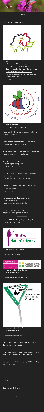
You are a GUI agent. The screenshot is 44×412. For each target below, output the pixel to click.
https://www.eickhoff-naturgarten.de (16, 178)
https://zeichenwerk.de (11, 222)
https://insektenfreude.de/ (12, 335)
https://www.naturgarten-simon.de (15, 213)
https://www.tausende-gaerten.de (15, 277)
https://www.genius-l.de (11, 191)
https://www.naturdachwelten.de (15, 203)
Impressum (7, 380)
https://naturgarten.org (11, 254)
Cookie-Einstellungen (11, 396)
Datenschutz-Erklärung (11, 388)
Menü (23, 15)
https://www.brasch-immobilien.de (15, 154)
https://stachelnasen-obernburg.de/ (19, 72)
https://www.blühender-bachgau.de (15, 144)
